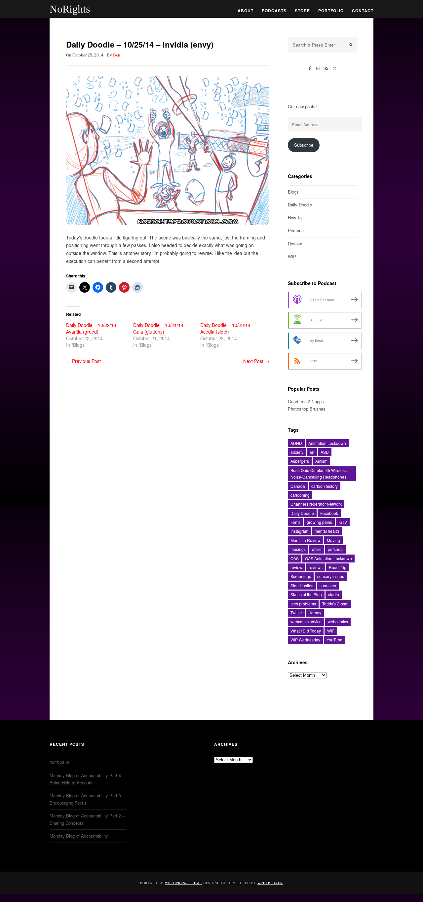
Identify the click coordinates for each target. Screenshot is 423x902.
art (312, 452)
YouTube (334, 639)
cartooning (300, 495)
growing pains (319, 522)
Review (295, 243)
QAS (294, 558)
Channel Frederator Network (316, 504)
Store (302, 11)
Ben (116, 55)
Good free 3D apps (306, 401)
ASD (325, 452)
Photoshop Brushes (307, 409)
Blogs (293, 192)
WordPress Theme (183, 883)
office (317, 549)
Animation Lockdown (327, 443)
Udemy (314, 612)
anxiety (296, 452)
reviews (316, 567)
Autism (321, 461)
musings (298, 549)
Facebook (329, 513)
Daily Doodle (300, 204)
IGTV (342, 522)
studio (333, 594)
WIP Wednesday (305, 639)
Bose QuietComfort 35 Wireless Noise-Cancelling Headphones (318, 473)
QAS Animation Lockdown (328, 558)
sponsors (328, 585)
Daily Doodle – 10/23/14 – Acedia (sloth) (227, 328)
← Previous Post (83, 361)
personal (336, 549)
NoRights (70, 9)
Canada (297, 486)
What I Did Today (305, 630)
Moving (333, 540)
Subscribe (303, 145)
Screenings (300, 576)
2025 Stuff (59, 762)
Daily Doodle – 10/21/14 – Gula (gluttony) (160, 328)
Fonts (295, 522)
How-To (295, 217)
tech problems (303, 603)
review (296, 567)
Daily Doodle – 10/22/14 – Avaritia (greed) (93, 328)
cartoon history (324, 486)
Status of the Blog (306, 594)
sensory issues (330, 576)
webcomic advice (306, 621)
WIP (292, 256)
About (245, 11)
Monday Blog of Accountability (79, 836)
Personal (296, 230)
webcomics (338, 621)
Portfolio (331, 11)
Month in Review (305, 540)
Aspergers (299, 461)
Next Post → (256, 361)
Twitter (296, 612)
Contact (362, 11)
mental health (327, 531)
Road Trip (337, 567)
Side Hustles (301, 585)
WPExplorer (270, 883)
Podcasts (274, 11)
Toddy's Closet (335, 603)
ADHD (296, 443)
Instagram (299, 531)
